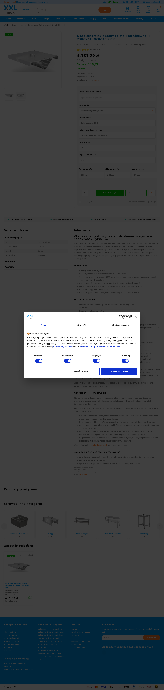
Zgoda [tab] (44, 325)
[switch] (67, 361)
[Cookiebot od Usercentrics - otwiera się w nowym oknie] (121, 317)
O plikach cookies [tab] (120, 325)
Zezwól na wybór (81, 371)
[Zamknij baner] (136, 317)
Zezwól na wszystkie (118, 371)
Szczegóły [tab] (82, 325)
